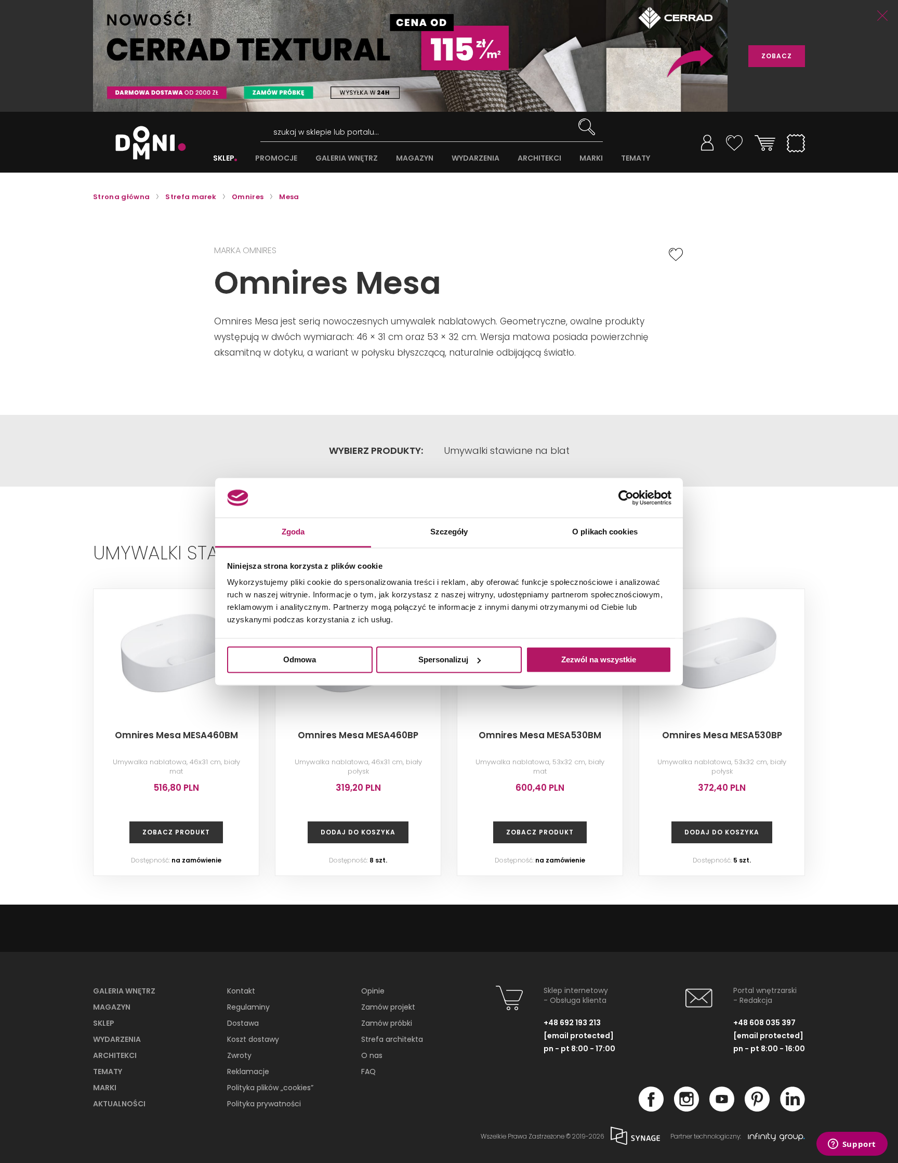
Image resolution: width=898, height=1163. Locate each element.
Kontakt (241, 991)
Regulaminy (248, 1007)
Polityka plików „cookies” (270, 1087)
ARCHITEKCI (539, 158)
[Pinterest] (757, 1108)
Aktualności (119, 1104)
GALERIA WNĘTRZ (346, 158)
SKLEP (223, 158)
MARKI (591, 158)
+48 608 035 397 (764, 1022)
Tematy (107, 1071)
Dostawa (243, 1023)
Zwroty (239, 1055)
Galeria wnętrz (124, 991)
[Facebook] (651, 1108)
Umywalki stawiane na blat (507, 450)
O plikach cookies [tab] (605, 532)
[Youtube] (721, 1108)
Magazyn (111, 1007)
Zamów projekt (388, 1007)
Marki (104, 1087)
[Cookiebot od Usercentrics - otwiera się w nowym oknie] (625, 497)
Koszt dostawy (253, 1039)
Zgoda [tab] (293, 532)
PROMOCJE (276, 158)
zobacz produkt (176, 832)
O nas (371, 1055)
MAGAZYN (414, 158)
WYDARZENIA (475, 158)
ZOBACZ (776, 55)
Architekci (115, 1055)
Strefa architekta (392, 1039)
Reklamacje (248, 1071)
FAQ (368, 1071)
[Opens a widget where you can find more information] (852, 1145)
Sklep (103, 1023)
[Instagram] (686, 1108)
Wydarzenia (117, 1039)
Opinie (373, 991)
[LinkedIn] (792, 1108)
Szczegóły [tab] (449, 532)
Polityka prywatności (264, 1104)
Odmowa (299, 659)
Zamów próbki (386, 1023)
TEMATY (635, 158)
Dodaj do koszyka (358, 832)
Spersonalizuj (443, 659)
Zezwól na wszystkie (598, 659)
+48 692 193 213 (572, 1022)
